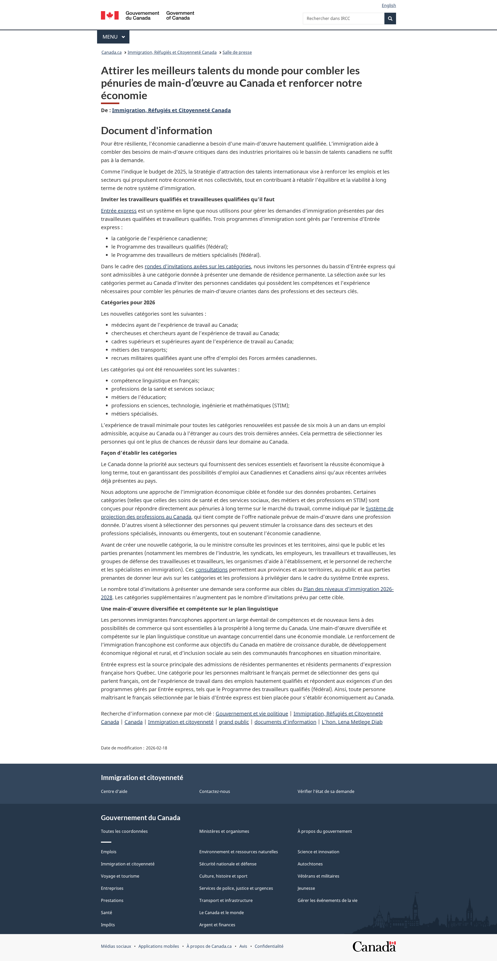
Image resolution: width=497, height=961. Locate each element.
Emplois (108, 852)
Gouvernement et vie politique (252, 713)
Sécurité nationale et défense (228, 864)
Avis (243, 946)
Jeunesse (306, 888)
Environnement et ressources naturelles (238, 852)
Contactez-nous (214, 791)
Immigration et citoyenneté (181, 721)
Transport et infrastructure (226, 900)
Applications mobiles (158, 946)
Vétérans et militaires (318, 876)
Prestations (112, 900)
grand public (234, 721)
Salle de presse (237, 52)
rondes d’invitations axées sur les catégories (198, 266)
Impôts (108, 925)
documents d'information (285, 721)
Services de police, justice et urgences (236, 888)
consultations (211, 569)
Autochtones (310, 864)
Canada (134, 721)
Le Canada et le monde (221, 912)
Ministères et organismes (224, 831)
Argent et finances (217, 925)
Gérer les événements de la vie (327, 900)
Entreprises (112, 888)
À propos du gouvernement (325, 831)
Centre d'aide (114, 791)
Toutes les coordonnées (124, 831)
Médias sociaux (116, 946)
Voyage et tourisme (120, 876)
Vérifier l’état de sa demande (326, 791)
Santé (106, 912)
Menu (116, 36)
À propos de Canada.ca (209, 946)
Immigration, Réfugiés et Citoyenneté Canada (172, 52)
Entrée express (119, 210)
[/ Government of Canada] (147, 16)
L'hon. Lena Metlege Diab (352, 721)
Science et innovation (318, 852)
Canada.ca (111, 52)
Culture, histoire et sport (223, 876)
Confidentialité (269, 946)
